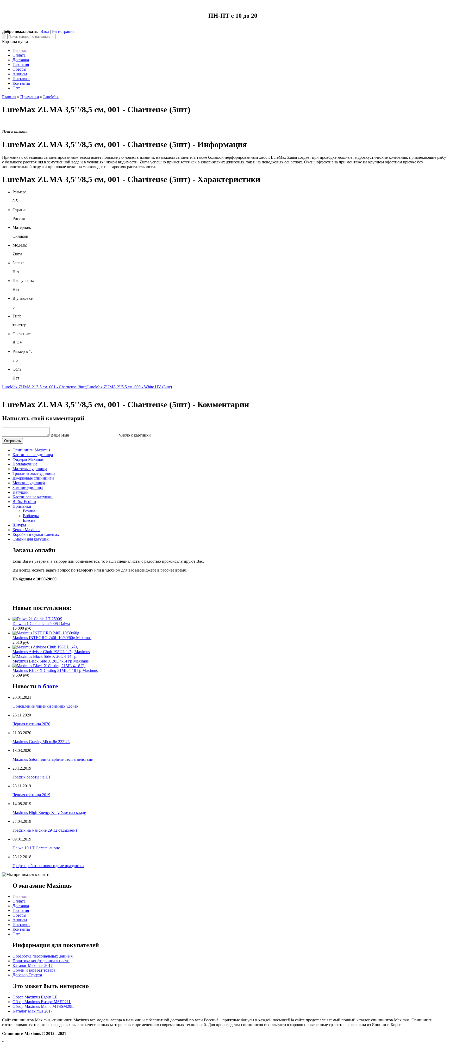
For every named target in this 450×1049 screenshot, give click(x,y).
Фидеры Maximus (27, 459)
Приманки (29, 97)
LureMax (51, 97)
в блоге (48, 686)
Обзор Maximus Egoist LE (35, 997)
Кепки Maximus (26, 529)
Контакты (21, 83)
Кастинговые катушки (32, 497)
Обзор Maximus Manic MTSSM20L (43, 1006)
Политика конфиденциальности (41, 961)
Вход (44, 31)
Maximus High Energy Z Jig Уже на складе (49, 812)
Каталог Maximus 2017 (32, 965)
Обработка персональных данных (42, 956)
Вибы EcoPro (24, 501)
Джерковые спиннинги (33, 478)
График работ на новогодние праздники (48, 865)
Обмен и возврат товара (33, 970)
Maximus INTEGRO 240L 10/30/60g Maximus (51, 637)
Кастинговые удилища (32, 454)
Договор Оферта (27, 975)
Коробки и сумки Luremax (35, 534)
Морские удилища (28, 483)
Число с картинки (135, 435)
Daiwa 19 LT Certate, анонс (36, 848)
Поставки (21, 78)
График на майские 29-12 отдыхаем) (44, 830)
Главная (19, 50)
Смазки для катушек (30, 539)
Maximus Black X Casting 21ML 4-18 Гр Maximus (55, 670)
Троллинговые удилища (33, 473)
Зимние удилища (27, 487)
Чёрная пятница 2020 (31, 724)
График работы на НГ (31, 777)
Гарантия (20, 64)
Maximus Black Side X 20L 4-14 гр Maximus (50, 661)
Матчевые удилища (29, 469)
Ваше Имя (60, 435)
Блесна (29, 520)
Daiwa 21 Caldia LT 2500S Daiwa (41, 623)
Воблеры (31, 515)
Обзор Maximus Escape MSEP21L (41, 1001)
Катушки (20, 492)
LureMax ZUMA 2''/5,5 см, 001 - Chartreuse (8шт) (44, 387)
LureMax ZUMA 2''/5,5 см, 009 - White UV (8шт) (129, 387)
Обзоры (19, 69)
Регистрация (63, 31)
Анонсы (19, 74)
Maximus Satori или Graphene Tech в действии (52, 759)
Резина (29, 511)
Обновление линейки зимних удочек (45, 706)
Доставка (20, 60)
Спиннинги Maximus (31, 450)
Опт (16, 88)
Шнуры (19, 525)
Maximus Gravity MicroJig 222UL (41, 741)
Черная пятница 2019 (31, 795)
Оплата (19, 55)
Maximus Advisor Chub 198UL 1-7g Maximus (51, 651)
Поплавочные (24, 464)
